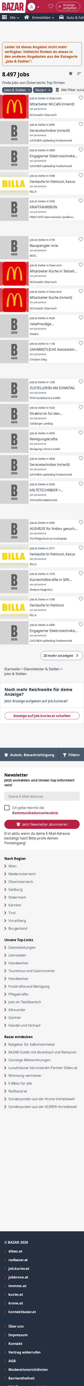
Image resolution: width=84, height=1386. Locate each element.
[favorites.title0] (50, 7)
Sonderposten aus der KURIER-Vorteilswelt (44, 1106)
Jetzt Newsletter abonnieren (44, 824)
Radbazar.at (34, 1091)
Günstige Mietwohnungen (44, 1059)
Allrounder (16, 1009)
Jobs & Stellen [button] (15, 90)
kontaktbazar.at (39, 1311)
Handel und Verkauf (24, 1025)
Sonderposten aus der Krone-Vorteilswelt (44, 1098)
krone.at (33, 1303)
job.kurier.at (36, 1268)
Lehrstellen (17, 955)
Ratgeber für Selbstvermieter (44, 1044)
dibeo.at (32, 1251)
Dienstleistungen (22, 947)
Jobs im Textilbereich (24, 1002)
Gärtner (14, 1017)
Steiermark (17, 897)
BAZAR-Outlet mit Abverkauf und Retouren (44, 1052)
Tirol (12, 912)
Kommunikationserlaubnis (35, 812)
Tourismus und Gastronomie (31, 970)
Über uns (16, 1326)
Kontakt (15, 1343)
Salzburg (15, 889)
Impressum (35, 1334)
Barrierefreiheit (38, 1378)
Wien (12, 866)
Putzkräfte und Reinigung (29, 986)
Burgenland (17, 928)
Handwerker (18, 963)
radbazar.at (35, 1259)
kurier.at (33, 1294)
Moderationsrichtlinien (28, 1369)
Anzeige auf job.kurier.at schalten (46, 715)
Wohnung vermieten (41, 1075)
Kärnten (14, 905)
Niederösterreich (22, 873)
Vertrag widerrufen (24, 1352)
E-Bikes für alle (36, 1083)
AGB (29, 1360)
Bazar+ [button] (41, 90)
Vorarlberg (17, 920)
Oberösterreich (20, 881)
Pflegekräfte (18, 994)
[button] (33, 6)
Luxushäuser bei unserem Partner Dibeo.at (44, 1067)
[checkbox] (42, 810)
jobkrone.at (35, 1277)
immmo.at (34, 1285)
